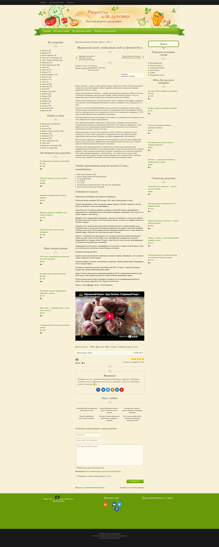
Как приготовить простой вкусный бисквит (53, 274)
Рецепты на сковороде (105, 30)
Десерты (45, 110)
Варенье (45, 53)
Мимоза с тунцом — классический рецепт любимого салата (163, 239)
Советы (153, 72)
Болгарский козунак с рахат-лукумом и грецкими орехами (132, 410)
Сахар (113, 346)
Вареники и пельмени (50, 145)
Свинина (45, 84)
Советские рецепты (49, 65)
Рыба (44, 89)
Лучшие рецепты (156, 65)
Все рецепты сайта (57, 2)
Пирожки (45, 133)
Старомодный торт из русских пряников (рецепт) (55, 326)
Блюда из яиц (47, 91)
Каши (44, 67)
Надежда (124, 74)
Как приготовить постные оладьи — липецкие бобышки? (161, 143)
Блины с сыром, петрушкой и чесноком (162, 108)
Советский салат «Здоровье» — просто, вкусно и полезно (162, 187)
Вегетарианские (156, 63)
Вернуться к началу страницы (133, 487)
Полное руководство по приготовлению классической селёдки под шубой (162, 256)
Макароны (46, 62)
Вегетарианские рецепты (55, 152)
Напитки (45, 69)
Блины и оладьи (48, 148)
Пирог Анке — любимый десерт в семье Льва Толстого (54, 309)
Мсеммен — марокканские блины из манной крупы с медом (161, 160)
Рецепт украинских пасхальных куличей (86, 417)
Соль (135, 346)
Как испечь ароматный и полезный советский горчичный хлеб (132, 418)
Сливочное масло (124, 346)
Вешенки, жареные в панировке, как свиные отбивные (53, 213)
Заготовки (45, 108)
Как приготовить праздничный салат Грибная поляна (161, 204)
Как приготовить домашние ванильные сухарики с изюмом (109, 418)
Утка (43, 81)
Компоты (45, 50)
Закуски (45, 93)
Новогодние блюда (157, 68)
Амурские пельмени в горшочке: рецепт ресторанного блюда (87, 57)
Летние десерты (48, 55)
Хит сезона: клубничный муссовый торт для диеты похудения (54, 257)
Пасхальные (154, 70)
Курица (44, 79)
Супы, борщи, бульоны (50, 60)
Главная (43, 2)
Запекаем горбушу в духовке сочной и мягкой (53, 179)
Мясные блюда (47, 74)
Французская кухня (157, 75)
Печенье (45, 138)
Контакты (70, 2)
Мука (107, 346)
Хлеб (44, 126)
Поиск (163, 43)
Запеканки (46, 136)
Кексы (44, 143)
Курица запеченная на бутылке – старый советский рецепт (163, 221)
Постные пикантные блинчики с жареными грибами (160, 126)
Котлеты (45, 77)
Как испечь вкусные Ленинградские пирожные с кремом (53, 292)
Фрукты (44, 103)
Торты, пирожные (48, 140)
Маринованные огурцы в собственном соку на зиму (131, 57)
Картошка (45, 86)
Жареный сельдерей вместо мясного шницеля (53, 196)
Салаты (45, 105)
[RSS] (105, 504)
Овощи (44, 96)
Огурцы (44, 72)
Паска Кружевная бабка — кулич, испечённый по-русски (109, 410)
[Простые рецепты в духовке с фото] (109, 14)
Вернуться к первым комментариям (88, 487)
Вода (92, 346)
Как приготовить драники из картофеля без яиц (54, 162)
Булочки (45, 128)
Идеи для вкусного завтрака (163, 81)
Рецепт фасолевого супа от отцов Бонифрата (52, 230)
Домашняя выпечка (49, 124)
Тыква (44, 98)
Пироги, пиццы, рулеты (50, 131)
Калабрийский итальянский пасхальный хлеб (86, 409)
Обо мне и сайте (61, 30)
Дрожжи (100, 346)
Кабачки (45, 101)
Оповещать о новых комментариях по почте (94, 476)
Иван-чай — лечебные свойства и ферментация (59, 500)
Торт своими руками (56, 248)
